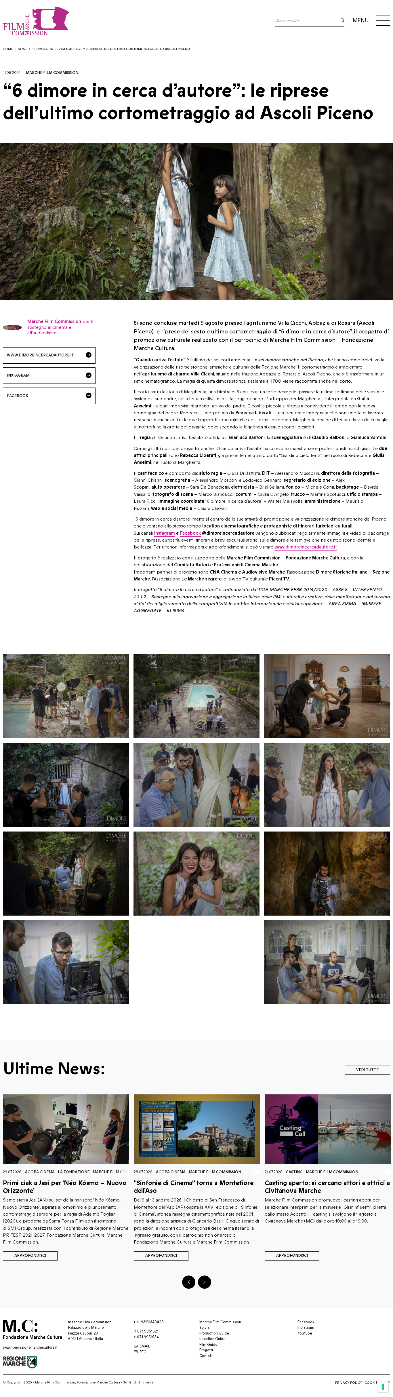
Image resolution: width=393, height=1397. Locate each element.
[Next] (204, 1282)
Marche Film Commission (52, 72)
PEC (143, 1352)
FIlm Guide (208, 1344)
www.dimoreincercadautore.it (305, 547)
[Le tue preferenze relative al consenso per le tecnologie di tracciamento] (382, 1386)
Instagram (164, 533)
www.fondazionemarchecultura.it (30, 1347)
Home (8, 49)
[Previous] (189, 1282)
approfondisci (30, 1255)
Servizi (204, 1327)
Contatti (206, 1355)
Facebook (190, 533)
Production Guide (214, 1333)
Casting (163, 1172)
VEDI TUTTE (367, 1070)
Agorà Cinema (40, 1172)
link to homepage (89, 20)
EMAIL (145, 1346)
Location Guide (212, 1338)
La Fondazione (303, 1172)
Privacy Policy (348, 1383)
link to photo (66, 696)
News (22, 49)
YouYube (304, 1333)
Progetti (206, 1350)
